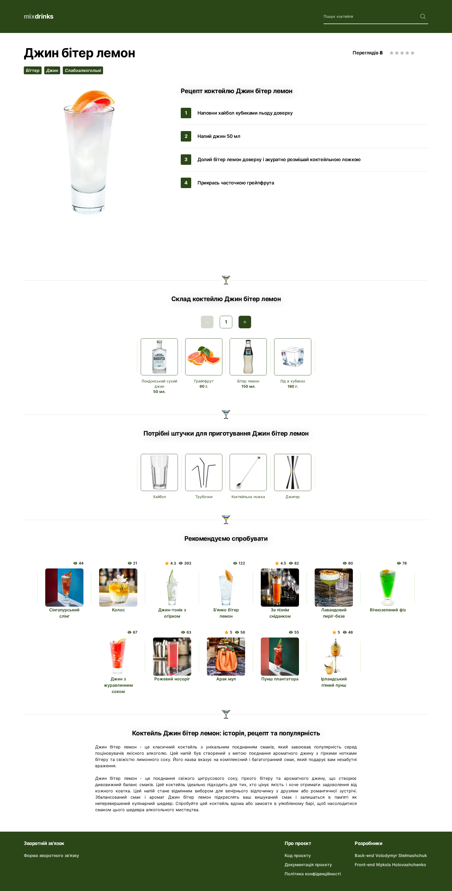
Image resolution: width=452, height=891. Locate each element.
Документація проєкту (308, 864)
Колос (118, 609)
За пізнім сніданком (280, 613)
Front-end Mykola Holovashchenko (390, 864)
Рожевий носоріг (172, 678)
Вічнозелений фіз (388, 609)
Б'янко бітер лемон (226, 613)
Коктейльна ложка (248, 496)
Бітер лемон (248, 381)
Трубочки (203, 496)
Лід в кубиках (292, 381)
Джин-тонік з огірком (172, 613)
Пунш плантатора (279, 678)
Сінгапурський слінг (64, 613)
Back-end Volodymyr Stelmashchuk (391, 855)
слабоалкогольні (83, 70)
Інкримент (245, 322)
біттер (32, 70)
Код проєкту (298, 855)
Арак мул (226, 678)
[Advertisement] (226, 241)
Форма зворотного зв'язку (51, 855)
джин (52, 70)
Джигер (293, 496)
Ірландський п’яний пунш (334, 682)
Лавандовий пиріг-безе (334, 613)
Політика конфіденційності (313, 873)
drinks (38, 16)
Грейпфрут (203, 381)
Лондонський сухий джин (159, 383)
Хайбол (159, 496)
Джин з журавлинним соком (118, 685)
